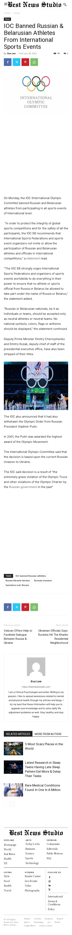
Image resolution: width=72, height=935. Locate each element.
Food (7, 881)
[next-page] (12, 804)
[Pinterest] (25, 62)
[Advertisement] (36, 155)
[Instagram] (49, 881)
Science (29, 853)
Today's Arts (32, 844)
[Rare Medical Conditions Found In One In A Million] (13, 790)
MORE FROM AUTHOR (48, 734)
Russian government (23, 487)
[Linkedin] (49, 885)
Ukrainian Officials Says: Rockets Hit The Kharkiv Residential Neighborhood (53, 637)
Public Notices (55, 853)
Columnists (53, 844)
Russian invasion (43, 580)
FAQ (49, 858)
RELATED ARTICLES (18, 734)
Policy (51, 909)
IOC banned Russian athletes (31, 575)
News (17, 13)
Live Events (31, 881)
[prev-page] (6, 804)
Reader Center (33, 876)
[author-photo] (36, 676)
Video (28, 885)
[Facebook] (8, 62)
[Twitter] (16, 62)
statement (33, 258)
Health (7, 885)
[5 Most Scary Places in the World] (13, 748)
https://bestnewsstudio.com (36, 686)
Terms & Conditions (54, 903)
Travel (7, 890)
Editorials (52, 848)
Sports (29, 858)
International (55, 896)
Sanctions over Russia (17, 585)
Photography (32, 890)
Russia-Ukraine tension (18, 580)
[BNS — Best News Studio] (34, 4)
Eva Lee (11, 53)
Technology (32, 863)
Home (7, 13)
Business (30, 848)
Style (6, 876)
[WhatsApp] (34, 62)
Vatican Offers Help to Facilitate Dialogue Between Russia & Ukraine (18, 637)
